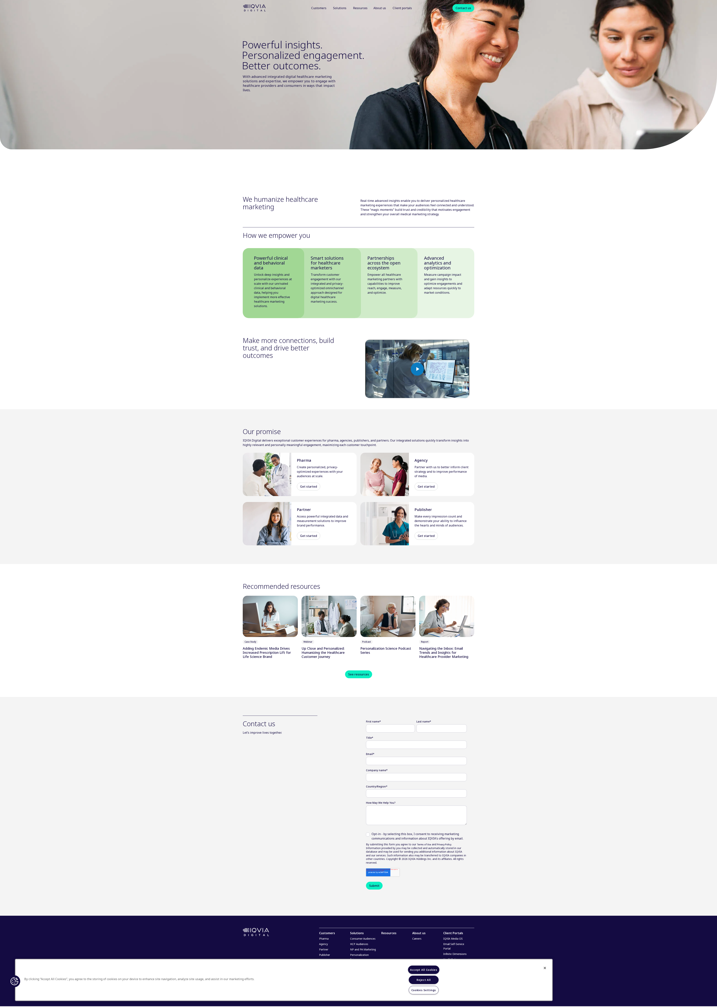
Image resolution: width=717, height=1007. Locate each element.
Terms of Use (424, 844)
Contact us (463, 8)
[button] (444, 8)
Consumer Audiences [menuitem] (362, 938)
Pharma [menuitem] (323, 938)
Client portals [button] (403, 8)
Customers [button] (318, 8)
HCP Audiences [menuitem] (359, 944)
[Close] (545, 968)
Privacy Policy (444, 844)
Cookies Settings (423, 990)
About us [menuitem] (419, 933)
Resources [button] (360, 8)
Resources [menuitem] (388, 933)
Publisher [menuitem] (324, 955)
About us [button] (380, 8)
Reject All (424, 980)
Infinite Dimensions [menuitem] (455, 954)
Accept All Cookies (423, 970)
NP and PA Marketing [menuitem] (363, 949)
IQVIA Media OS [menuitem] (453, 938)
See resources (358, 674)
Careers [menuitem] (416, 938)
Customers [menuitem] (327, 933)
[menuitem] (319, 8)
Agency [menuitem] (323, 944)
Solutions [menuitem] (357, 933)
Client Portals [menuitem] (453, 933)
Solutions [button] (339, 8)
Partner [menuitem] (323, 949)
